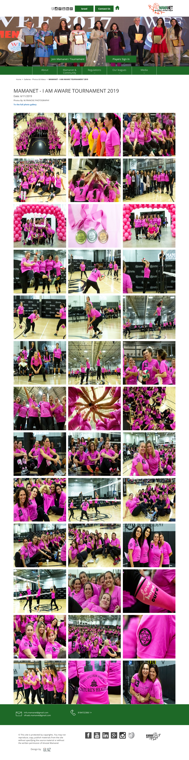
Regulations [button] (94, 70)
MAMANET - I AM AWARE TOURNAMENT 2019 (68, 79)
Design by (36, 749)
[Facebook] (60, 8)
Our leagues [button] (119, 70)
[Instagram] (56, 8)
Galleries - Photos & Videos (35, 79)
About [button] (44, 70)
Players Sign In (121, 59)
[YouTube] (63, 8)
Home (18, 79)
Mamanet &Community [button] (69, 71)
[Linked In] (67, 8)
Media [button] (144, 70)
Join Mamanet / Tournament (67, 59)
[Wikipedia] (52, 8)
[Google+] (71, 8)
